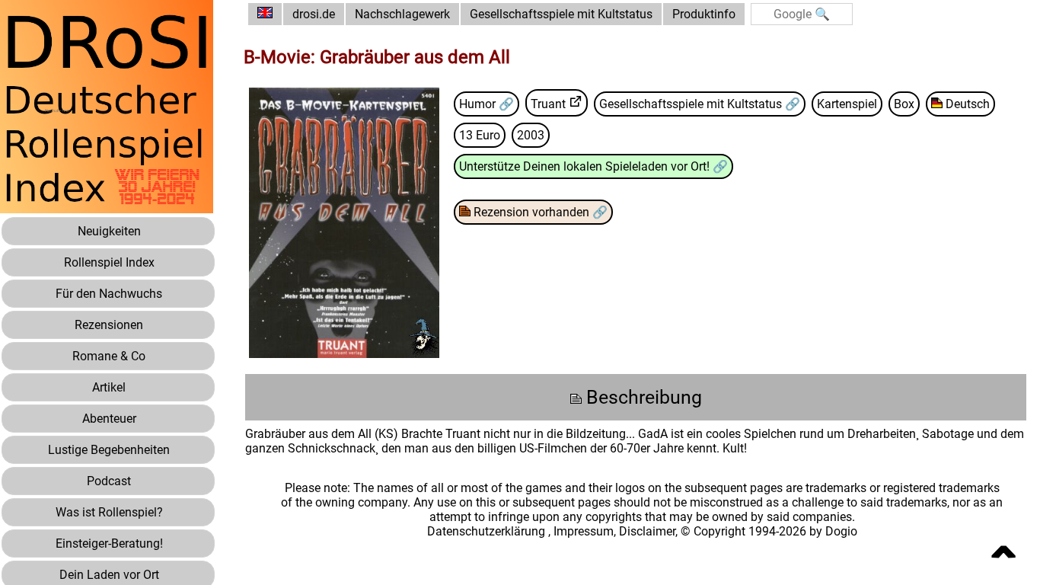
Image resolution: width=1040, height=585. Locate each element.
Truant (548, 104)
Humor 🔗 (486, 104)
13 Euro (479, 135)
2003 (530, 135)
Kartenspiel (847, 104)
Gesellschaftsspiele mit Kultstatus (561, 14)
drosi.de (313, 14)
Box (904, 104)
